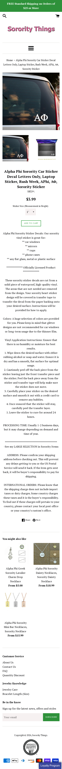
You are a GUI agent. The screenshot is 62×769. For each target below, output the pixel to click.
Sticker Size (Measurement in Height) (30, 206)
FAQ (4, 671)
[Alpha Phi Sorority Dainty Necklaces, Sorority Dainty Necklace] (47, 554)
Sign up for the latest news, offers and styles (29, 708)
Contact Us (9, 667)
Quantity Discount (13, 675)
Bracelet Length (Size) (15, 694)
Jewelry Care (10, 689)
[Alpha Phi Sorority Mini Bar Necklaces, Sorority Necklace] (15, 606)
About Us (7, 662)
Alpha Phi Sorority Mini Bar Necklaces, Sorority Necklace (15, 627)
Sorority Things (39, 735)
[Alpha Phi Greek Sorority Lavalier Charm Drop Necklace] (15, 554)
